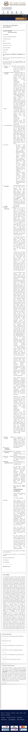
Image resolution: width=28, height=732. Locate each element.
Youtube (16, 13)
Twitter (8, 13)
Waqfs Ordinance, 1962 (6, 640)
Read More (4, 682)
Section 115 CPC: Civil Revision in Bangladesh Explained (12, 650)
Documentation (6, 20)
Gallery (21, 712)
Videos (17, 712)
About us (2, 712)
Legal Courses (19, 717)
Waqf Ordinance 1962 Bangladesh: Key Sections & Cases (12, 645)
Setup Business (4, 719)
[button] (23, 16)
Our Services (7, 712)
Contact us (3, 714)
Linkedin (12, 13)
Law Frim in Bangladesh (8, 665)
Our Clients (13, 712)
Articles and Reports (20, 719)
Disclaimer (8, 714)
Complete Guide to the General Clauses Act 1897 (11, 659)
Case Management (11, 719)
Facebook (3, 13)
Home (2, 20)
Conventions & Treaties (11, 717)
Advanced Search (19, 18)
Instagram (21, 13)
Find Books (3, 717)
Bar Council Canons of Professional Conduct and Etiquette (12, 636)
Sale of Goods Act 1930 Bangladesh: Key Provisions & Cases (13, 654)
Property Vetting (13, 20)
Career (24, 712)
